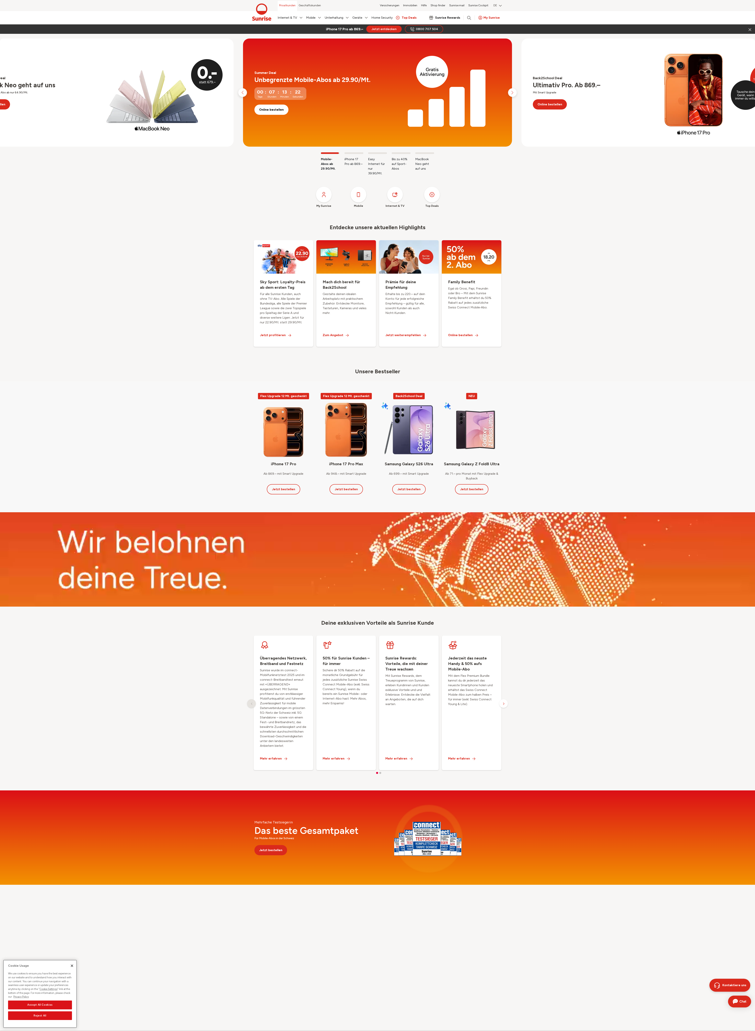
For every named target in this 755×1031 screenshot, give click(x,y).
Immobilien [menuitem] (410, 5)
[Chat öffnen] (739, 1001)
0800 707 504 (427, 29)
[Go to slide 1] (330, 153)
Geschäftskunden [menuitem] (310, 5)
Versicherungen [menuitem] (389, 5)
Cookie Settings (48, 989)
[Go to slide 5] (424, 153)
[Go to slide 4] (401, 153)
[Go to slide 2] (353, 153)
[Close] (72, 965)
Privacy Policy (21, 996)
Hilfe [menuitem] (424, 5)
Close (749, 29)
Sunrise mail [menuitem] (456, 5)
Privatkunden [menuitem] (287, 5)
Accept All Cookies (40, 1004)
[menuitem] (497, 6)
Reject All (40, 1015)
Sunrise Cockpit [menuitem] (478, 5)
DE (495, 5)
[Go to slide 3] (377, 153)
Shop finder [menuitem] (438, 5)
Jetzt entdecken (384, 29)
